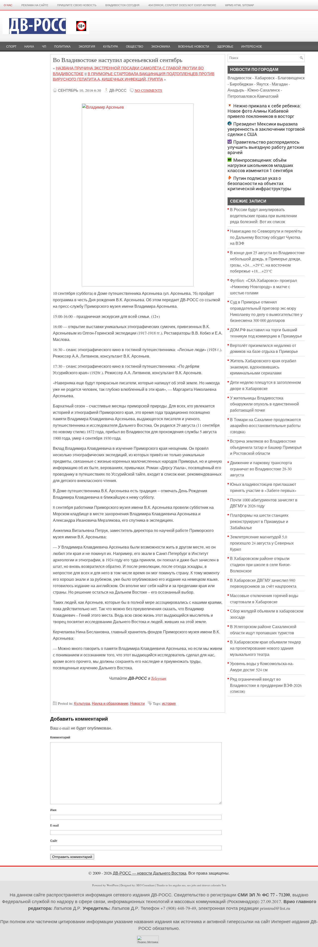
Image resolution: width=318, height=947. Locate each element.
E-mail (54, 825)
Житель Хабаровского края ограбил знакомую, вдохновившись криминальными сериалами (263, 367)
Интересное (251, 46)
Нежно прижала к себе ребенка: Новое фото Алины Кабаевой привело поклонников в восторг (264, 111)
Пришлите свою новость (76, 5)
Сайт (53, 841)
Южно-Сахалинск (263, 90)
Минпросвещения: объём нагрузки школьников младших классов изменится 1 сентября (260, 165)
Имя (53, 810)
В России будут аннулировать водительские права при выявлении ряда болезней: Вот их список (263, 215)
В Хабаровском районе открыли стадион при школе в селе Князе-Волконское (260, 564)
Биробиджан (241, 84)
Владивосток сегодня (122, 5)
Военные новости (193, 46)
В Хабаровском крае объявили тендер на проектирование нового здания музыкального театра (265, 648)
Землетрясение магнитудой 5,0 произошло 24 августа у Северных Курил (262, 543)
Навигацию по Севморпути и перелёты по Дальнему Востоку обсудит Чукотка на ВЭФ (266, 237)
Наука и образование (110, 703)
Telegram (158, 678)
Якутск (262, 84)
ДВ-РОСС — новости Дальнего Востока (149, 873)
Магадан (280, 84)
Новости (137, 703)
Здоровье (225, 46)
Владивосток (239, 78)
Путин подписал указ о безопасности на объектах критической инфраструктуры (259, 183)
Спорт (11, 46)
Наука (29, 46)
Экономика (160, 46)
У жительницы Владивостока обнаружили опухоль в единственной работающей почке (264, 404)
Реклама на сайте (34, 5)
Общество (134, 46)
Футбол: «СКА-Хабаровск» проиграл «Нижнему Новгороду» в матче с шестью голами (263, 286)
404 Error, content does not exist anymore (182, 5)
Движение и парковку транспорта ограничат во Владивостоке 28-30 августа (261, 469)
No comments (148, 90)
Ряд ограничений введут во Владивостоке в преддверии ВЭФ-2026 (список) (266, 685)
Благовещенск (291, 78)
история (169, 703)
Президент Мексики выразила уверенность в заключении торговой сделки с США (266, 129)
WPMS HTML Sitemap (239, 5)
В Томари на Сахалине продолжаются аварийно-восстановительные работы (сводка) (265, 425)
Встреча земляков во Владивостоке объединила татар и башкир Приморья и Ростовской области (266, 447)
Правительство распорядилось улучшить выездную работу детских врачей (266, 147)
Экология (87, 46)
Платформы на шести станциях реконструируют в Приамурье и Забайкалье (259, 521)
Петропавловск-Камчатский (253, 96)
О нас (8, 5)
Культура (110, 46)
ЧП (44, 46)
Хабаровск (265, 78)
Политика (62, 46)
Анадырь (236, 90)
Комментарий (60, 737)
